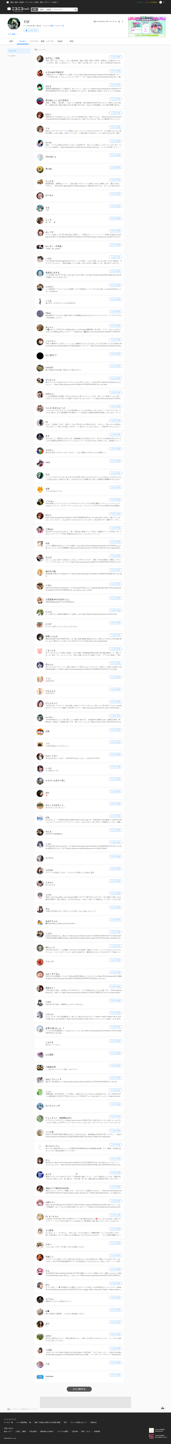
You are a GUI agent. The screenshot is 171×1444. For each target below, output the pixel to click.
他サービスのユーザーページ (104, 21)
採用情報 (97, 1431)
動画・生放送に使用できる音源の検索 (47, 1422)
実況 (41, 2)
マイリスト (34, 41)
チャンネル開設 (63, 1431)
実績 (71, 41)
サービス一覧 (8, 1422)
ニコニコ (18, 9)
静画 (16, 2)
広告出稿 (75, 1431)
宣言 (65, 1422)
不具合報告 (33, 1431)
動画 (12, 2)
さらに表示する (79, 1389)
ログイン (140, 2)
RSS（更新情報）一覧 (24, 1422)
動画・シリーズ (47, 41)
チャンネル (29, 2)
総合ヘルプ (8, 1431)
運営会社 (94, 1422)
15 (59, 26)
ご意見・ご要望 (20, 1431)
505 (48, 26)
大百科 (36, 2)
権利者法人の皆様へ (47, 1431)
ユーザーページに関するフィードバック (24, 1409)
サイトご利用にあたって (78, 1422)
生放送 (21, 2)
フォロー (22, 41)
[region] (18, 53)
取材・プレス (85, 1431)
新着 (11, 41)
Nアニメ (47, 2)
